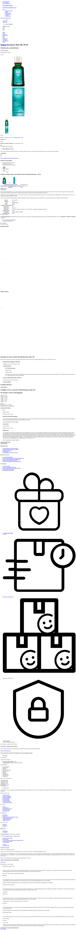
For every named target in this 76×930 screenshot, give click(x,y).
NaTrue (13, 211)
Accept (2, 860)
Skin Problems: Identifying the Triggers (10, 452)
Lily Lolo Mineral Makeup (8, 457)
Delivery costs (8, 12)
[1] (9, 216)
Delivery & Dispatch (7, 796)
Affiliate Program (6, 820)
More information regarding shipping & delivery (9, 158)
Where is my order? (9, 10)
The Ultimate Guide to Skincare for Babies (11, 449)
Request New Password (7, 808)
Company (5, 844)
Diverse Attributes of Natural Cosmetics (10, 448)
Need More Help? (6, 800)
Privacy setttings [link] (6, 842)
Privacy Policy (5, 839)
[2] (30, 216)
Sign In (4, 806)
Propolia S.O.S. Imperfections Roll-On (10, 460)
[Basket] (39, 30)
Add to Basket (3, 153)
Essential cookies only (8, 860)
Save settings (3, 927)
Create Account (6, 807)
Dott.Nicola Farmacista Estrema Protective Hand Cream (13, 458)
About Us (5, 824)
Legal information (4, 224)
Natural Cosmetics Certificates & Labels (10, 817)
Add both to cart (3, 188)
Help (4, 9)
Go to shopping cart (6, 3)
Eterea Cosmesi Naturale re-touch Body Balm (11, 459)
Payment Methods (6, 798)
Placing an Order (6, 795)
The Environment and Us (7, 818)
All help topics (8, 16)
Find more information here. (5, 750)
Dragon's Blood (6, 451)
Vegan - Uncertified (19, 211)
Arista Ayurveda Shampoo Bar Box (9, 467)
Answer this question (7, 366)
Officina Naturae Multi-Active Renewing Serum (12, 461)
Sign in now (5, 22)
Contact (4, 826)
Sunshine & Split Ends (7, 450)
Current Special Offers (7, 819)
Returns (6, 11)
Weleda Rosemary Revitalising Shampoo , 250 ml (10, 185)
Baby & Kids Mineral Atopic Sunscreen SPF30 (12, 468)
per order (9, 7)
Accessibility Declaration (7, 841)
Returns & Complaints (7, 797)
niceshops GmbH (9, 836)
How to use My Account (7, 802)
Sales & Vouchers (6, 799)
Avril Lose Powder (6, 466)
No (16, 440)
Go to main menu (6, 1)
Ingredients (5, 815)
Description (3, 189)
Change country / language (15, 834)
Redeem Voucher (6, 810)
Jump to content (6, 2)
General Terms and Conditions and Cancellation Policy (13, 840)
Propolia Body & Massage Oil (8, 470)
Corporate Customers (7, 801)
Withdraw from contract (4, 847)
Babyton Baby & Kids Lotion (8, 469)
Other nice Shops (6, 845)
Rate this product (4, 387)
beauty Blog (5, 814)
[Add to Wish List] (0, 154)
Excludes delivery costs (18, 137)
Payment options (8, 13)
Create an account (6, 26)
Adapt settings (16, 860)
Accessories (3, 223)
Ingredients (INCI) (4, 214)
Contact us (7, 14)
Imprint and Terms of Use (7, 838)
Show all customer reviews (5, 442)
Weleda (3, 45)
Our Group (5, 825)
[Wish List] (4, 28)
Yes (13, 440)
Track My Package (6, 809)
